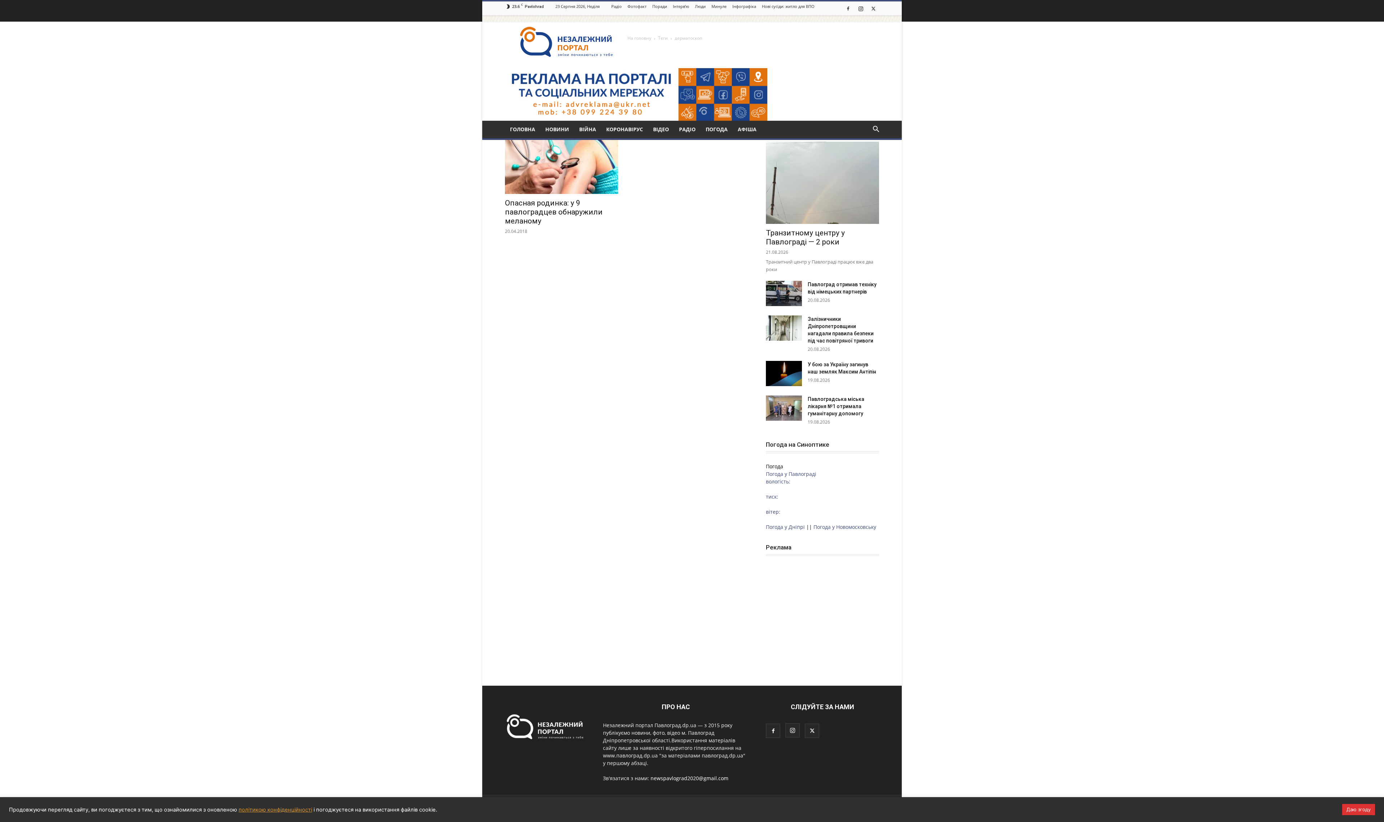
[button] (875, 130)
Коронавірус (624, 129)
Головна (522, 129)
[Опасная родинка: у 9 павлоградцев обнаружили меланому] (561, 166)
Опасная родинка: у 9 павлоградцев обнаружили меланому (554, 212)
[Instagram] (861, 8)
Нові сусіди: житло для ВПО (788, 6)
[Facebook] (848, 8)
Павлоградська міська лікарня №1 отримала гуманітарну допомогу (836, 406)
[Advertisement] (822, 610)
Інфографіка (744, 6)
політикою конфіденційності (275, 809)
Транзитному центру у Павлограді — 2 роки (805, 237)
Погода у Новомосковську (844, 526)
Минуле (719, 6)
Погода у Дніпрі (785, 526)
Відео (661, 129)
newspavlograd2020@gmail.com (689, 778)
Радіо (616, 6)
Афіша (747, 129)
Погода (717, 129)
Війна (587, 129)
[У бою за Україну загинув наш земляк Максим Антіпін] (784, 373)
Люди (700, 6)
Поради (659, 6)
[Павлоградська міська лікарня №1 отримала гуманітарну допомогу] (784, 408)
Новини (557, 129)
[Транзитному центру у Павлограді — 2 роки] (822, 183)
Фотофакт (637, 6)
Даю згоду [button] (1359, 809)
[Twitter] (873, 8)
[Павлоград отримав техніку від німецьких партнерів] (784, 293)
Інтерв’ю (681, 6)
